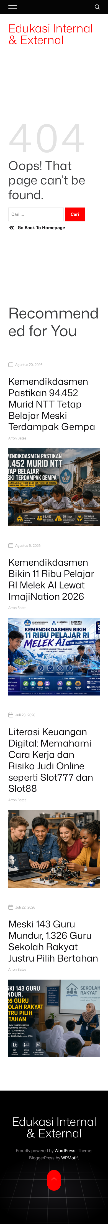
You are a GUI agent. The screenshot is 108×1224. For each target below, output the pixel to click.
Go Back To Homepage (41, 227)
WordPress (65, 1150)
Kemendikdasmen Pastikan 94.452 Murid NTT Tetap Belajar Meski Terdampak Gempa (51, 404)
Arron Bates (17, 438)
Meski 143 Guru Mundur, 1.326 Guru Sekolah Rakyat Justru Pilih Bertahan (53, 940)
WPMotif (69, 1157)
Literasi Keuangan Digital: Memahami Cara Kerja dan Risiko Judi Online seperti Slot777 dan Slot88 (50, 760)
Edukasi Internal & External (50, 33)
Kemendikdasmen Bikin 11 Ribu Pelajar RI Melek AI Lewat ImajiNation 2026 (51, 579)
